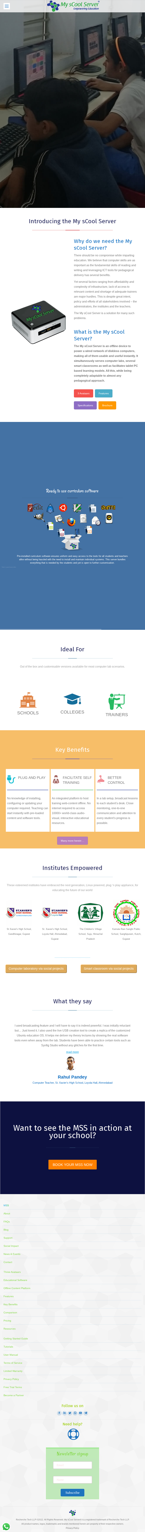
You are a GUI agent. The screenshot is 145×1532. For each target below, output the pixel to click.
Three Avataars (12, 1272)
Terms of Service (13, 1362)
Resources (10, 1328)
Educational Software (15, 1280)
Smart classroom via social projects (109, 968)
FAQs (7, 1221)
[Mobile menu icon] (7, 6)
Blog (6, 1229)
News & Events (12, 1254)
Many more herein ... (72, 840)
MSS (6, 1205)
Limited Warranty (13, 1371)
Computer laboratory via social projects (36, 968)
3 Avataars (83, 393)
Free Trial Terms (13, 1387)
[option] (19, 918)
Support (8, 1237)
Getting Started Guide (16, 1338)
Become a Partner (14, 1395)
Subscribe (72, 1492)
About (7, 1213)
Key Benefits (11, 1304)
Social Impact (11, 1245)
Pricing (7, 1320)
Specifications (85, 405)
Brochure (107, 405)
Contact (8, 1262)
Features (104, 393)
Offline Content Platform (17, 1288)
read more (72, 1052)
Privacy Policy (11, 1379)
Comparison (10, 1312)
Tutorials (8, 1346)
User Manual (11, 1354)
